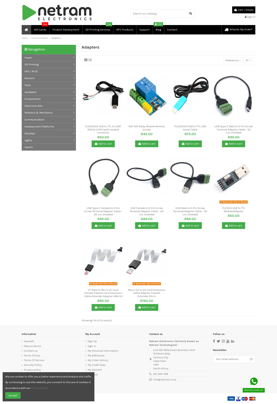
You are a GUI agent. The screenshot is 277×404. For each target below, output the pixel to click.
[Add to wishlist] (100, 121)
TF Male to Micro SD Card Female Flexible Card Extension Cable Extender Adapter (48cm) (103, 293)
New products (32, 346)
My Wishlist (95, 369)
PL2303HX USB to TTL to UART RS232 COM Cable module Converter (103, 129)
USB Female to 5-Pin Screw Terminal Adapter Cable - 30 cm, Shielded (147, 211)
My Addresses (96, 355)
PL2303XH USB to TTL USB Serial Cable (190, 128)
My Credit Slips (97, 365)
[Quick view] (106, 121)
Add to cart (105, 143)
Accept (13, 395)
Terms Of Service (34, 360)
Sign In (92, 346)
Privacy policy (32, 369)
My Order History (98, 360)
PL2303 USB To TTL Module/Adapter (233, 210)
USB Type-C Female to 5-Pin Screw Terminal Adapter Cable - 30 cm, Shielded (103, 211)
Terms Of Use (32, 355)
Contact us (31, 350)
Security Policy (33, 365)
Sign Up (92, 341)
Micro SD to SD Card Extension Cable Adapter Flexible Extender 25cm (146, 293)
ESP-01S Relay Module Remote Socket (147, 128)
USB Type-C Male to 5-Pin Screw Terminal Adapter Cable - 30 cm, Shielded (234, 129)
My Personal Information (103, 350)
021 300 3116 (160, 374)
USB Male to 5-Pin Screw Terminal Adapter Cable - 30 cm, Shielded (190, 211)
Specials (29, 341)
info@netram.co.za (164, 379)
